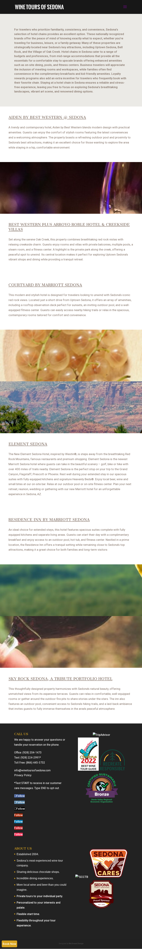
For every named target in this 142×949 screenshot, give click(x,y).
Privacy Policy (23, 775)
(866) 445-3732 (35, 762)
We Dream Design (76, 943)
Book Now (9, 944)
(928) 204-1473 (32, 752)
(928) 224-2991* (31, 757)
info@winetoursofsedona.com (32, 770)
